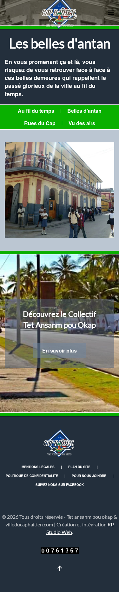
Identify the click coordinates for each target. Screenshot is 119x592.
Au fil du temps (36, 110)
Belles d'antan (84, 110)
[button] (111, 12)
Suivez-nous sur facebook (60, 484)
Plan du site (79, 467)
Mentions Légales (38, 467)
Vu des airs (82, 123)
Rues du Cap (40, 123)
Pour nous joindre (89, 476)
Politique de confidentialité (32, 476)
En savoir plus (59, 350)
